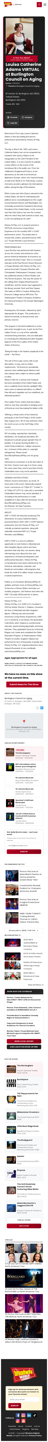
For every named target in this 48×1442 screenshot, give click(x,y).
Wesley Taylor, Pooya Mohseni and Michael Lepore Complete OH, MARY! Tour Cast (23, 1033)
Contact (28, 1426)
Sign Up (15, 1405)
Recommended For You (15, 864)
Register (26, 4)
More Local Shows (24, 1041)
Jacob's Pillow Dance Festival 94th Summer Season (25, 815)
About (20, 1426)
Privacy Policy (35, 1435)
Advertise (12, 1426)
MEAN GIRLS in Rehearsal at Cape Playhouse (31, 976)
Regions (25, 1429)
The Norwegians (22, 753)
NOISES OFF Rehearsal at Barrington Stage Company (33, 965)
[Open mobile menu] (44, 4)
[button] (39, 4)
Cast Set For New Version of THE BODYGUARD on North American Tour (22, 1290)
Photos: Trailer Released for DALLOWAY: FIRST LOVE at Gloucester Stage (24, 999)
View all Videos (34, 985)
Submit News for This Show (24, 684)
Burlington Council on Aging (28, 86)
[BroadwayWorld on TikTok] (34, 1415)
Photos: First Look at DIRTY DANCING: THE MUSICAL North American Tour (23, 1315)
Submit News (15, 1429)
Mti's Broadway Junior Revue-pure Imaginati (25, 765)
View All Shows (23, 1220)
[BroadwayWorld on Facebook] (17, 1415)
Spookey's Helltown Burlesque (24, 801)
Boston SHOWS (11, 1059)
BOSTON (18, 4)
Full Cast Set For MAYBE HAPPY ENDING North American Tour (23, 1265)
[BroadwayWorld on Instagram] (23, 1415)
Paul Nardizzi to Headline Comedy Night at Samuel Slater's (22, 1016)
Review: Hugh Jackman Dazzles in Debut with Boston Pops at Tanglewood (23, 1340)
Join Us (37, 1426)
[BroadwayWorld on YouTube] (23, 1421)
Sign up (24, 851)
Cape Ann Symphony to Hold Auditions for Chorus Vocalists (21, 1024)
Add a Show (24, 1226)
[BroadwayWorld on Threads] (17, 1421)
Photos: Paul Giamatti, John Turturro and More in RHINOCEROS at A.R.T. (24, 1008)
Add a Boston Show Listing (24, 1047)
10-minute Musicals (24, 778)
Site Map (34, 1429)
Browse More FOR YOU (22, 930)
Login (33, 4)
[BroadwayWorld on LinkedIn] (29, 1415)
